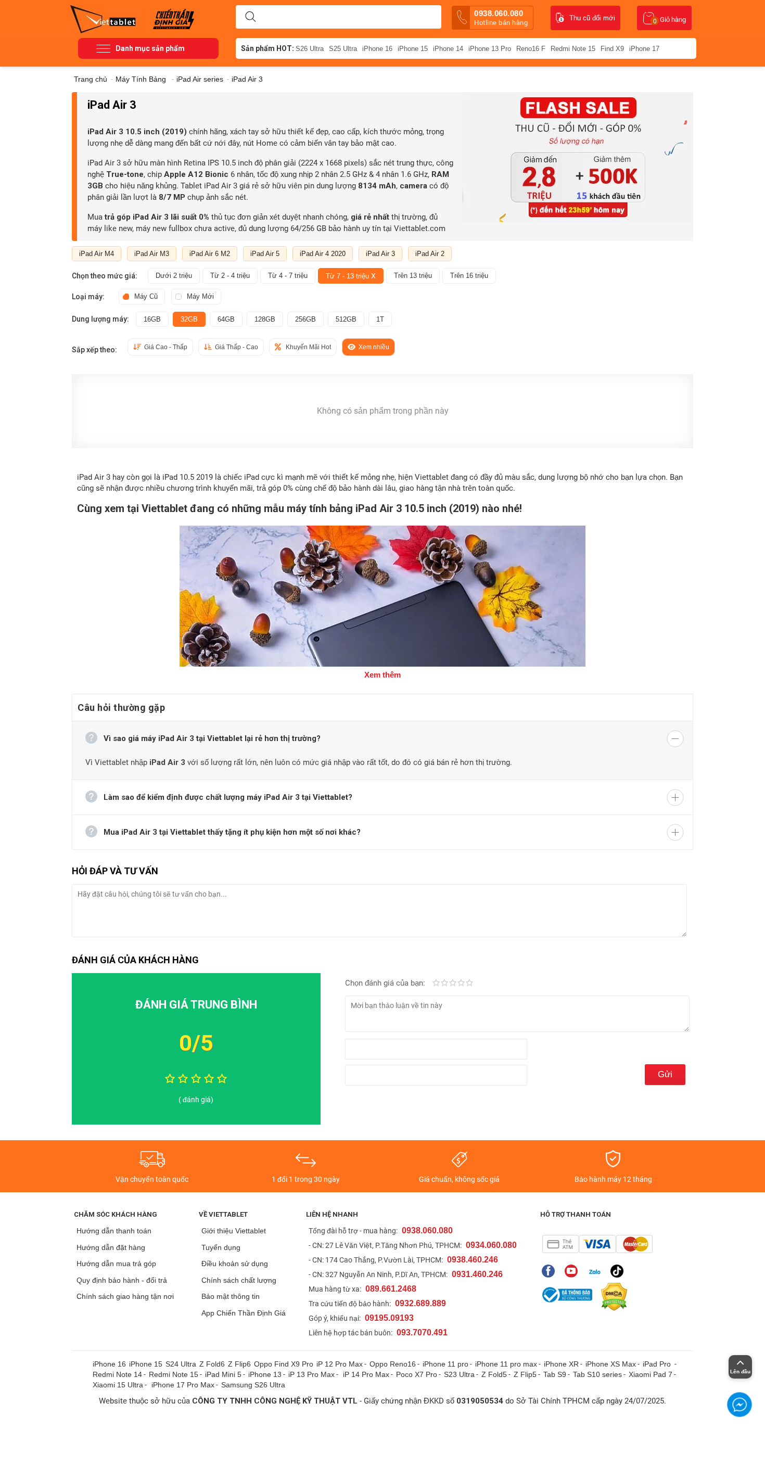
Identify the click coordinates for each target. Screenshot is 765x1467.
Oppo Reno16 (392, 1364)
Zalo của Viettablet (596, 1271)
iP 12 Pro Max (339, 1364)
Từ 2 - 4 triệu (230, 275)
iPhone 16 (377, 49)
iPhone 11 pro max (506, 1364)
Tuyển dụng (220, 1247)
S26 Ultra (310, 49)
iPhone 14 (448, 49)
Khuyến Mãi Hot (308, 347)
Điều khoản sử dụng (234, 1263)
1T (380, 319)
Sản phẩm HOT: (267, 48)
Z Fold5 (494, 1374)
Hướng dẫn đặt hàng (110, 1247)
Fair (444, 983)
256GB (305, 319)
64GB (226, 319)
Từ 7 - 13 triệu (351, 276)
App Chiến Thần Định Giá (243, 1313)
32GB (189, 319)
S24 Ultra (180, 1364)
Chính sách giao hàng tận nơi (125, 1296)
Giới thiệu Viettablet (233, 1231)
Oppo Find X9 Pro (283, 1364)
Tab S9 (554, 1374)
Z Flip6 (239, 1364)
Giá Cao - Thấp (165, 347)
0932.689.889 (420, 1303)
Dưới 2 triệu (174, 275)
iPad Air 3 (380, 254)
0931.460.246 (477, 1274)
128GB (264, 319)
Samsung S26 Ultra (253, 1385)
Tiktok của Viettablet (619, 1271)
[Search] (250, 17)
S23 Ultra (459, 1374)
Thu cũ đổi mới (592, 18)
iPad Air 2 (429, 254)
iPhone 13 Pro (489, 49)
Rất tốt (461, 983)
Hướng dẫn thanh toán (113, 1231)
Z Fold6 (212, 1364)
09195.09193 (389, 1317)
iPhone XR (561, 1364)
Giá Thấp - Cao (236, 347)
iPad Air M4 (96, 254)
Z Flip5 (525, 1374)
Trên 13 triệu (413, 275)
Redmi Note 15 (573, 49)
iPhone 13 (265, 1374)
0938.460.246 (472, 1259)
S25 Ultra (343, 49)
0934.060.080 (491, 1245)
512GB (346, 319)
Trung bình (452, 983)
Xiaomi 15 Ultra (118, 1385)
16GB (152, 319)
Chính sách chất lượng (238, 1280)
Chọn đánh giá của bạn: (386, 983)
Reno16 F (530, 49)
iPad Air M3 (151, 254)
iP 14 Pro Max (366, 1374)
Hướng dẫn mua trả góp (116, 1263)
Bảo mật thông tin (230, 1296)
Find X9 (612, 49)
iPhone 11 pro (445, 1364)
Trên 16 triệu (469, 275)
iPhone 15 (413, 49)
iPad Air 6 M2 (209, 254)
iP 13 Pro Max (311, 1374)
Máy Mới (200, 296)
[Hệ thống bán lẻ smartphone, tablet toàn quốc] (106, 18)
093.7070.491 (422, 1332)
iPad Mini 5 (223, 1374)
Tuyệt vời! (469, 983)
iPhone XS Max (610, 1364)
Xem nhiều (374, 347)
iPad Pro (658, 1364)
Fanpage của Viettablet (551, 1271)
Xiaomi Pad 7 (650, 1374)
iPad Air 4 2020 (323, 254)
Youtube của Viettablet (573, 1271)
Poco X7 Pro (416, 1374)
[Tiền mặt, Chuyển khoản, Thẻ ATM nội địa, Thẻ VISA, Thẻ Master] (597, 1244)
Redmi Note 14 (117, 1374)
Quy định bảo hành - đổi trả (121, 1280)
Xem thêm (382, 674)
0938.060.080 (501, 18)
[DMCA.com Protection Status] (611, 1296)
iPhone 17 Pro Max (182, 1385)
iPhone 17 (644, 49)
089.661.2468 (390, 1288)
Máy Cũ (146, 296)
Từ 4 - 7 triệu (288, 275)
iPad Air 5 (264, 254)
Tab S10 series (597, 1374)
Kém (436, 983)
